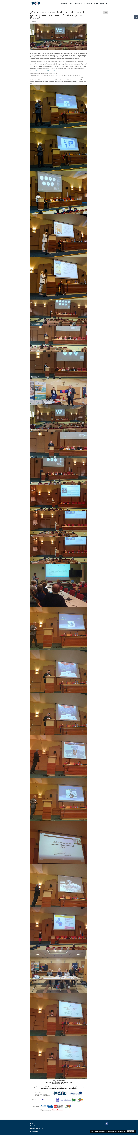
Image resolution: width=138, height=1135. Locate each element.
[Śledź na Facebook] (107, 1123)
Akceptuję (131, 1131)
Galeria (96, 3)
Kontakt (102, 3)
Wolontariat (87, 3)
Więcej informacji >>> (121, 1131)
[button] (136, 17)
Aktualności (64, 3)
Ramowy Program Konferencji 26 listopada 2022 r (44, 70)
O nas (70, 3)
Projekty (77, 3)
